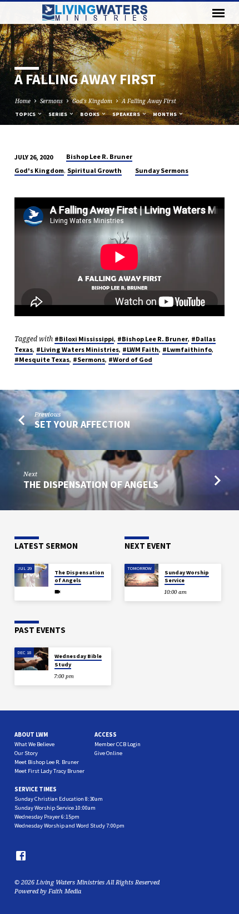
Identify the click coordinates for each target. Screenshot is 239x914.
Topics (26, 114)
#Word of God (130, 359)
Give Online (108, 753)
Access (105, 734)
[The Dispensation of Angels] (31, 575)
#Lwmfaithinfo (187, 349)
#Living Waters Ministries (77, 349)
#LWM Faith (140, 349)
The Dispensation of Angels (90, 484)
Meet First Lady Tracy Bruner (49, 771)
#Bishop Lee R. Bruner (152, 339)
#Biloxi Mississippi (84, 339)
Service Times (35, 789)
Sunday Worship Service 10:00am (55, 807)
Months (165, 114)
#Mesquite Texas (41, 359)
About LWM (31, 734)
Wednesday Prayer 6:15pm (46, 816)
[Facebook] (20, 855)
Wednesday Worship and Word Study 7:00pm (69, 825)
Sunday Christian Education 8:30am (58, 798)
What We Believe (34, 744)
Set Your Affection (82, 424)
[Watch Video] (57, 592)
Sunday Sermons (161, 170)
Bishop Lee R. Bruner (99, 156)
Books (90, 114)
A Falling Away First (149, 101)
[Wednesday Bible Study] (31, 658)
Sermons (51, 101)
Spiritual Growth (94, 170)
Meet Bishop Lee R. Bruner (46, 762)
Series (58, 114)
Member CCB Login (117, 744)
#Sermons (89, 359)
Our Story (26, 753)
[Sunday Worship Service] (141, 575)
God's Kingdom (92, 101)
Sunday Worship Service (187, 576)
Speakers (126, 114)
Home (23, 101)
